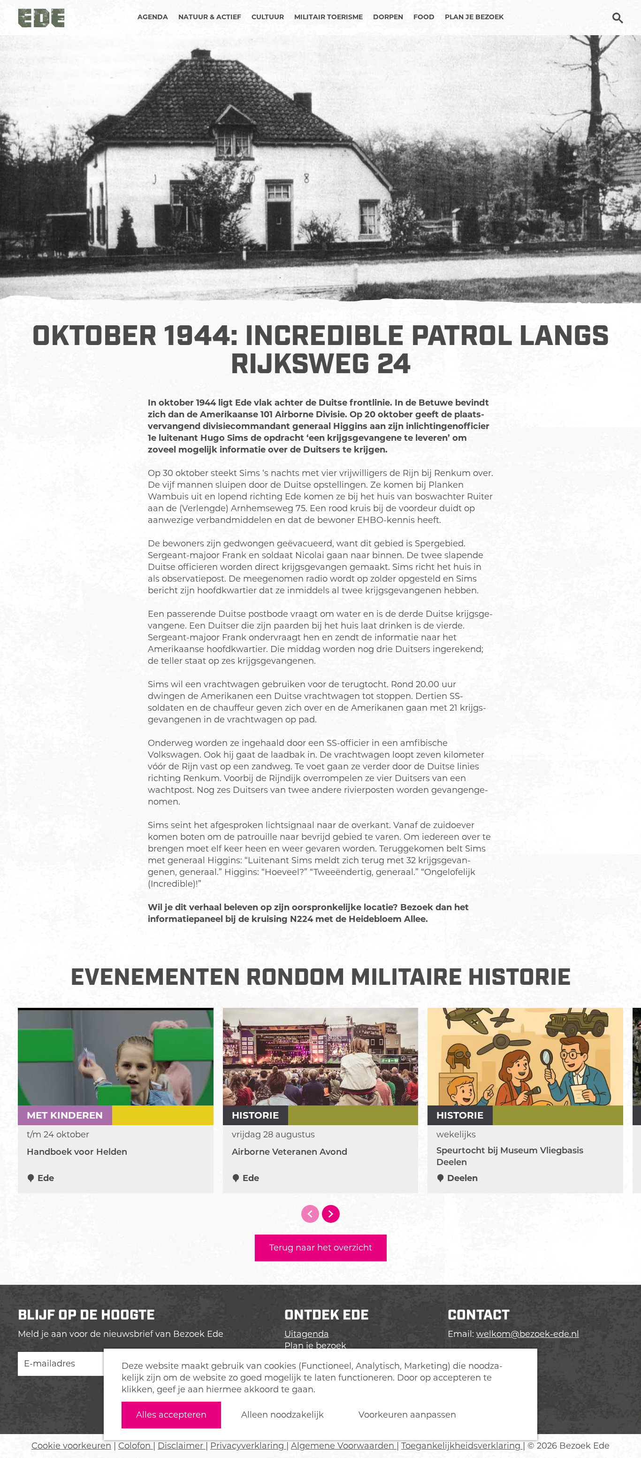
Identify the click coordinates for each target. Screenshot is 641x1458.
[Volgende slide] (331, 1214)
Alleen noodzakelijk (282, 1415)
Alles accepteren (171, 1415)
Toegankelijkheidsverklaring (462, 1446)
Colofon (135, 1446)
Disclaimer (182, 1446)
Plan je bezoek (315, 1346)
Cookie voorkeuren (71, 1446)
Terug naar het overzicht (320, 1248)
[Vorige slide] (310, 1214)
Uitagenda (306, 1334)
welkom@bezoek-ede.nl (527, 1334)
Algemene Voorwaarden (344, 1446)
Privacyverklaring (248, 1446)
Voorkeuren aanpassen (407, 1415)
